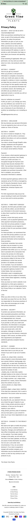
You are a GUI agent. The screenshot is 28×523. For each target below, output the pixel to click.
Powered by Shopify (14, 514)
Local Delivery (14, 489)
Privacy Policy (14, 498)
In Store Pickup (14, 491)
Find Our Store (14, 494)
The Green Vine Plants (18, 512)
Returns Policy (14, 496)
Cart (26, 4)
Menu (4, 3)
